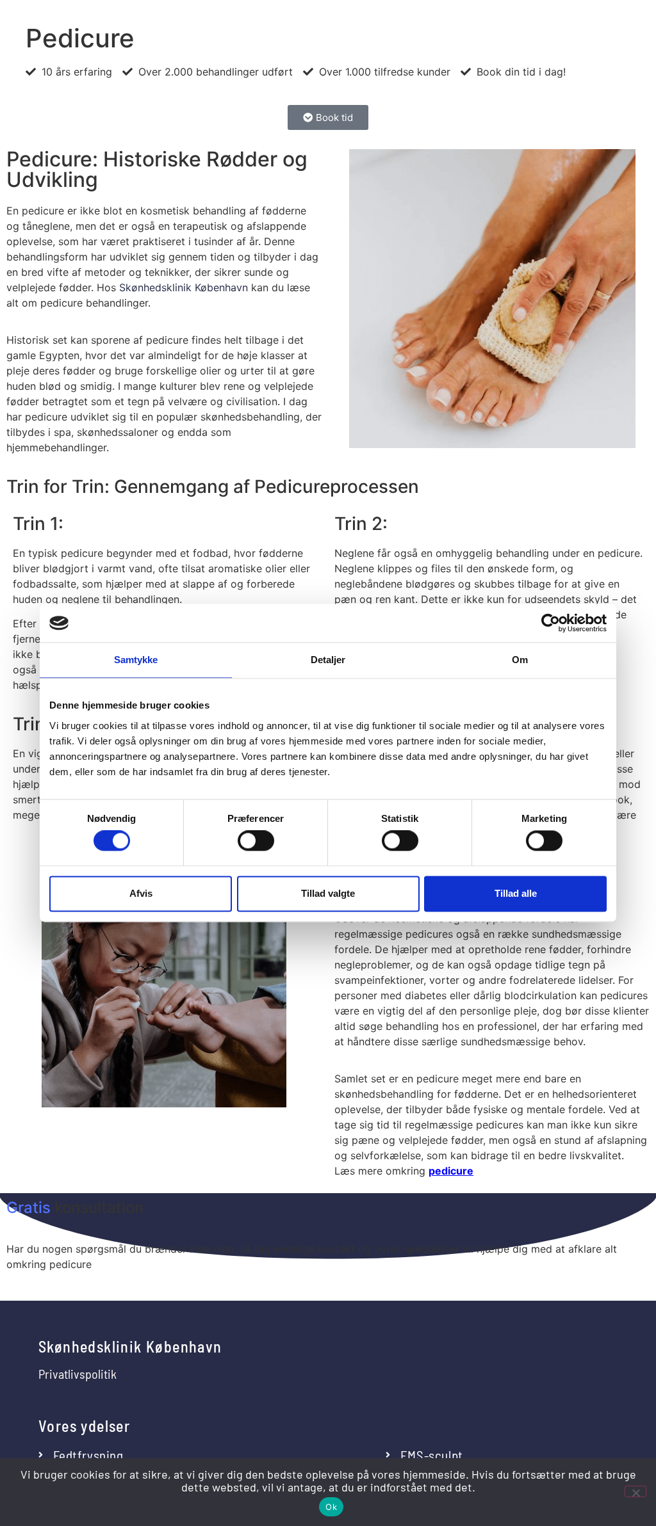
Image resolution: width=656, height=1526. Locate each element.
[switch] (256, 841)
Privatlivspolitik (77, 1373)
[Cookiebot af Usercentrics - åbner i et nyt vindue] (551, 622)
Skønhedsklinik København (183, 287)
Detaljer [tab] (328, 659)
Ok (331, 1507)
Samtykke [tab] (136, 659)
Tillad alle (516, 893)
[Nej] (635, 1491)
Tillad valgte (328, 893)
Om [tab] (520, 659)
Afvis (140, 893)
